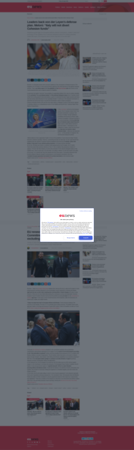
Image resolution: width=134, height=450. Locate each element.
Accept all (85, 237)
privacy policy (85, 233)
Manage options (71, 237)
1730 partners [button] (50, 222)
